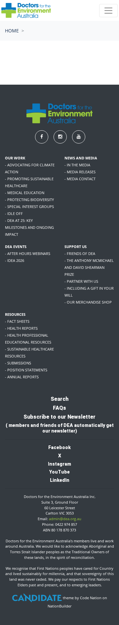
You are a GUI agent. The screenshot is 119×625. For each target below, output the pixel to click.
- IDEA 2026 (14, 260)
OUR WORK (15, 157)
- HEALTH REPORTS (21, 328)
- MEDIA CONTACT (80, 178)
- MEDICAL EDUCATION (24, 192)
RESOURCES (15, 314)
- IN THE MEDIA (77, 164)
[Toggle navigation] (108, 10)
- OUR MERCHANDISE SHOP (88, 302)
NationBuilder (59, 606)
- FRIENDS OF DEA (79, 253)
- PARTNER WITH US (81, 281)
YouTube (59, 472)
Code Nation (90, 597)
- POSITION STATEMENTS (26, 369)
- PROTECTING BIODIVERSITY (29, 199)
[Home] (26, 10)
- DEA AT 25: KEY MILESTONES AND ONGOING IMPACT (29, 227)
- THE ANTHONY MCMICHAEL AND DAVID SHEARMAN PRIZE (89, 267)
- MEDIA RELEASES (80, 171)
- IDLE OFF (14, 213)
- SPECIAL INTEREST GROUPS (29, 206)
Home (12, 30)
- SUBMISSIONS (18, 362)
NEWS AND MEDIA (80, 157)
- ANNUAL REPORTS (22, 376)
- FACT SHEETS (17, 321)
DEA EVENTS (15, 246)
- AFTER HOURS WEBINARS (27, 253)
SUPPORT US (75, 246)
